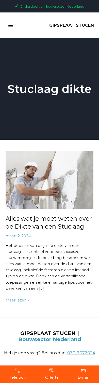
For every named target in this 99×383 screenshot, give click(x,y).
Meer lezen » (17, 299)
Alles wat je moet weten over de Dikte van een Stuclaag (49, 222)
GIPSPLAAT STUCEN (71, 25)
